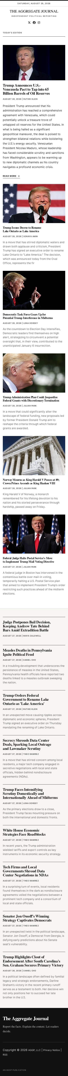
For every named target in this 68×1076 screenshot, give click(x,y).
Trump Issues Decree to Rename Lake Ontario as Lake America (22, 229)
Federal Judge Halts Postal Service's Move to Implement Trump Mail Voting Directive (28, 560)
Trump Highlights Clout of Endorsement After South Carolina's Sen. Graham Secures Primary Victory (33, 961)
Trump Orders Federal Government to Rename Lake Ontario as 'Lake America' (26, 699)
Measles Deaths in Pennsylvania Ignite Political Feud (27, 652)
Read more (9, 176)
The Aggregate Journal (25, 1018)
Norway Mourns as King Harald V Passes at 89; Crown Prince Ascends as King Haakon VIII (31, 481)
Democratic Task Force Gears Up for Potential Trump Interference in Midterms (28, 316)
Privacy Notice (51, 1050)
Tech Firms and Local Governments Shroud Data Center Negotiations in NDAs (25, 871)
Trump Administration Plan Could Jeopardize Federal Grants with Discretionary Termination (31, 399)
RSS (5, 1054)
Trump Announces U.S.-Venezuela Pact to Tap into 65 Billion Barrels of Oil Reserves (26, 89)
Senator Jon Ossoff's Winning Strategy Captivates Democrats (27, 918)
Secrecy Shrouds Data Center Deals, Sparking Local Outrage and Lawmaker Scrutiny (27, 744)
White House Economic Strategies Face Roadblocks (24, 832)
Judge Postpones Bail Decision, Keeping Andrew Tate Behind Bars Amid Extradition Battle (26, 626)
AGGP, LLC (34, 1050)
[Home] (34, 11)
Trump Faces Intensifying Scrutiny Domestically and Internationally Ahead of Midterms (30, 793)
